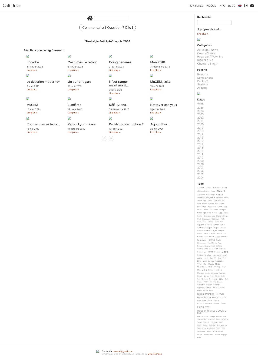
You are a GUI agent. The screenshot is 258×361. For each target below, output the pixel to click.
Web (199, 337)
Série (218, 319)
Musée (207, 273)
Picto (224, 297)
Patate (205, 290)
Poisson (216, 300)
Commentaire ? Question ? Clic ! (107, 27)
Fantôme (224, 236)
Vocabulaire (208, 334)
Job (211, 209)
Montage (200, 273)
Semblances (205, 77)
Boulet (206, 209)
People (200, 297)
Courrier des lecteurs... (43, 124)
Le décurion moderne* (43, 81)
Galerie (219, 246)
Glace (211, 248)
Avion (199, 203)
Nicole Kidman (215, 276)
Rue (224, 316)
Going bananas (120, 62)
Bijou (217, 203)
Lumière (211, 261)
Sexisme (202, 84)
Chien (205, 221)
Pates (211, 290)
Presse (223, 303)
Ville (215, 331)
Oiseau (199, 282)
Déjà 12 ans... (118, 105)
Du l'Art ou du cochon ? (126, 124)
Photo (207, 297)
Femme (211, 240)
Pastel (199, 290)
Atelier (209, 200)
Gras (216, 248)
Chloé (217, 221)
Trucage (220, 325)
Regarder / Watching (210, 56)
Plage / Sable (207, 300)
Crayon (214, 230)
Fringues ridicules (203, 246)
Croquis (221, 230)
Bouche (199, 209)
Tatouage (212, 325)
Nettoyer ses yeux (163, 105)
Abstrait (200, 187)
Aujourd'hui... (159, 124)
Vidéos (211, 5)
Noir (198, 279)
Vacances (201, 328)
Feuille (218, 240)
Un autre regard (79, 81)
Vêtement (201, 331)
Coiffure (200, 227)
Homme (217, 252)
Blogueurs (212, 207)
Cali (220, 213)
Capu (226, 213)
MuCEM (32, 105)
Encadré (33, 62)
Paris (215, 288)
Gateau (200, 248)
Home (210, 252)
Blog (232, 5)
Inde (214, 255)
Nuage (215, 279)
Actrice (216, 188)
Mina (204, 270)
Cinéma (208, 224)
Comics (211, 203)
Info (222, 5)
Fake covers (201, 240)
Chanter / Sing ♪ (207, 63)
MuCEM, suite (160, 81)
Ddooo (206, 233)
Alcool (213, 191)
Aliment (202, 87)
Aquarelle (219, 197)
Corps (216, 228)
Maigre (199, 264)
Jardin (225, 255)
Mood (224, 252)
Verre (218, 328)
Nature (199, 276)
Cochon (216, 224)
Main (205, 264)
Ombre (206, 281)
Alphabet (201, 194)
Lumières (74, 105)
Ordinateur (201, 284)
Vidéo (209, 331)
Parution (221, 287)
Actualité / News (207, 50)
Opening (213, 281)
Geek (206, 248)
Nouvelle (204, 279)
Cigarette (200, 224)
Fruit (213, 246)
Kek (211, 258)
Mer (198, 270)
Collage (207, 228)
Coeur (222, 224)
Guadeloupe (201, 252)
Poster (224, 188)
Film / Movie (212, 243)
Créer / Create (206, 53)
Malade (211, 264)
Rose (206, 316)
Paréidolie (200, 287)
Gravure (222, 248)
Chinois (210, 221)
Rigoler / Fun (205, 60)
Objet (221, 279)
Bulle (209, 213)
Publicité (202, 81)
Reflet (207, 307)
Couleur (200, 230)
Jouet (206, 258)
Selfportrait (218, 201)
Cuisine (199, 233)
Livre (205, 261)
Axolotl (204, 203)
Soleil (199, 322)
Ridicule (200, 316)
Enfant (200, 237)
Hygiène (207, 255)
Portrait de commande (204, 303)
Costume (223, 227)
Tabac (205, 325)
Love (208, 194)
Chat (199, 219)
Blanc (222, 203)
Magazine (220, 261)
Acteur (208, 187)
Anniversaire (210, 197)
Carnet (199, 216)
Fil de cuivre (201, 243)
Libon (224, 258)
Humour (200, 255)
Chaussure (206, 219)
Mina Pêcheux (155, 354)
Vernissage (211, 328)
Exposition (209, 237)
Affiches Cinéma (203, 191)
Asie (204, 200)
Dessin (212, 233)
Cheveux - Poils (217, 219)
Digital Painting (205, 294)
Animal (219, 195)
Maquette (200, 267)
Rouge (212, 316)
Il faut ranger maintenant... (119, 83)
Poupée (216, 303)
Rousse (219, 316)
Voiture (217, 334)
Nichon (206, 276)
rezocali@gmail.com (123, 351)
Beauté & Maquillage (213, 267)
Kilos (219, 258)
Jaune (199, 258)
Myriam (222, 273)
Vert (223, 328)
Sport (221, 322)
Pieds (199, 300)
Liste (199, 261)
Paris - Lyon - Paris (82, 124)
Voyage (224, 334)
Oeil (226, 279)
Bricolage (201, 213)
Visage (199, 334)
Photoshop (216, 297)
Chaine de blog (209, 216)
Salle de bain (202, 319)
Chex (199, 221)
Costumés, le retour (82, 62)
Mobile (210, 270)
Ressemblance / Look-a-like (212, 311)
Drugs (224, 267)
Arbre (226, 197)
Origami (209, 284)
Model (217, 264)
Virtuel (220, 331)
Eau (225, 233)
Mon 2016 (157, 62)
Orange (219, 282)
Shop (216, 209)
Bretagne (222, 209)
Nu (210, 279)
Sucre (199, 325)
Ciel (221, 221)
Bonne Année (222, 206)
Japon (219, 255)
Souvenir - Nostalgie (210, 322)
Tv (226, 325)
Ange (213, 194)
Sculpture (211, 319)
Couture (207, 230)
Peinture (202, 74)
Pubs (200, 307)
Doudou (219, 233)
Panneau (216, 284)
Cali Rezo (12, 5)
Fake (218, 237)
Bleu (198, 206)
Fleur (219, 243)
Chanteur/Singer (222, 216)
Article (199, 200)
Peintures (195, 5)
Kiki (215, 258)
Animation (200, 197)
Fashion (218, 270)
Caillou (214, 213)
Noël (222, 276)
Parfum (208, 287)
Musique (214, 273)
